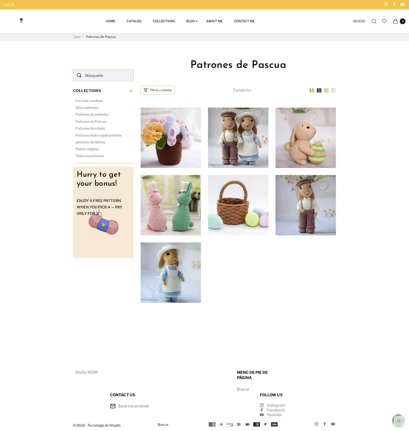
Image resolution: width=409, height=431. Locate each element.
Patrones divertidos (90, 128)
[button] (158, 90)
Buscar (243, 389)
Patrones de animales (92, 114)
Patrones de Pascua (91, 121)
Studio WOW (86, 372)
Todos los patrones (90, 156)
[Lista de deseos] (384, 21)
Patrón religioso (87, 149)
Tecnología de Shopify (104, 425)
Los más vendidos (89, 101)
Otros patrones (87, 108)
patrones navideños (90, 142)
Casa (76, 37)
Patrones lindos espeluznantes (99, 135)
